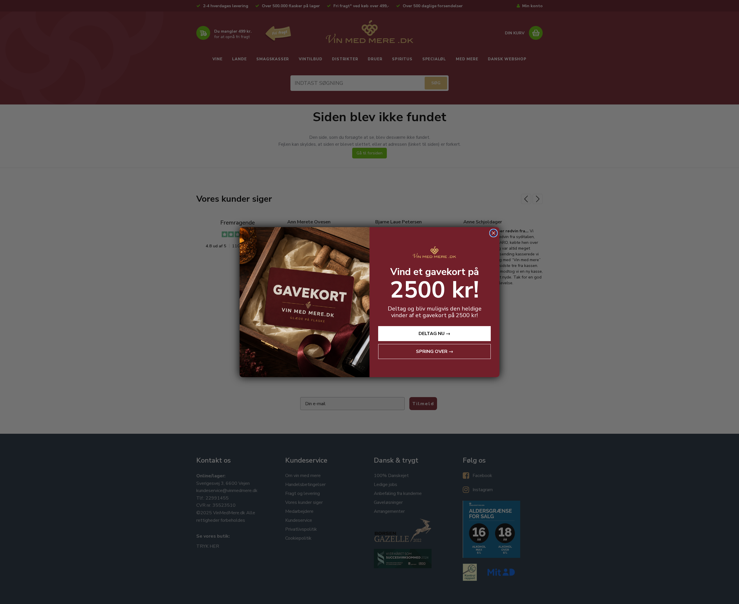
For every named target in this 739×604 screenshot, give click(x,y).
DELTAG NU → (434, 333)
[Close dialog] (493, 233)
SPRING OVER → (434, 351)
